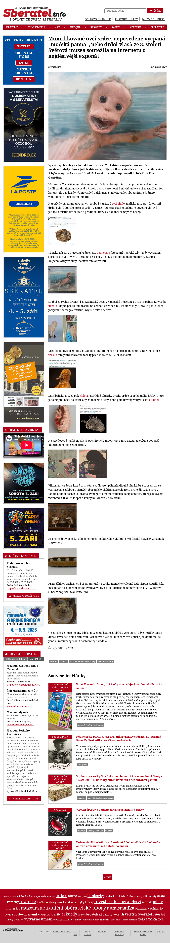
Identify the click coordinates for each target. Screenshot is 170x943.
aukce (61, 895)
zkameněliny (99, 919)
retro (81, 914)
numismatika (36, 27)
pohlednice (157, 908)
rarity (116, 27)
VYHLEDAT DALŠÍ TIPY (26, 798)
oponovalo (103, 252)
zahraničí (35, 659)
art (57, 27)
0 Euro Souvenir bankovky (18, 896)
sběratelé (157, 27)
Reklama (101, 931)
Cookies (161, 931)
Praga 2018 (46, 914)
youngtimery (63, 919)
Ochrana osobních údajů (143, 933)
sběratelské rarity (105, 661)
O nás (75, 933)
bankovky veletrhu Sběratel (121, 896)
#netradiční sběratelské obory (60, 687)
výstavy (18, 919)
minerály (81, 830)
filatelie (12, 27)
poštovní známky (27, 914)
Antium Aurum (48, 896)
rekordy (96, 27)
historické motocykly (73, 902)
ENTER (24, 63)
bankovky (95, 895)
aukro (72, 896)
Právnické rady (126, 19)
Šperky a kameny (95, 830)
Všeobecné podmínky (119, 933)
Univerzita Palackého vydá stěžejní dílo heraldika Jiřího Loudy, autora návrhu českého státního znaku (118, 844)
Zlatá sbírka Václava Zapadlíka (124, 920)
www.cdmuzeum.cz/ (18, 706)
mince (158, 901)
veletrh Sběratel (138, 914)
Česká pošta (147, 919)
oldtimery (142, 908)
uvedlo (52, 306)
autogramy (82, 764)
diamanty (150, 896)
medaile (147, 902)
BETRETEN (23, 79)
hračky (89, 902)
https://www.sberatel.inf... (21, 588)
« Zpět (107, 877)
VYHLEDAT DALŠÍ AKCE (25, 595)
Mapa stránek (87, 933)
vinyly (10, 919)
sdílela (84, 395)
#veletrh (60, 809)
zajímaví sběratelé (82, 919)
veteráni (159, 914)
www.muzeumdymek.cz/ (20, 724)
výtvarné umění (38, 919)
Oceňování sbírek (98, 19)
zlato (108, 920)
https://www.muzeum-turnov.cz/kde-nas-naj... (24, 684)
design (140, 896)
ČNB (160, 919)
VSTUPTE (23, 46)
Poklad (9, 914)
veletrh (135, 27)
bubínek (154, 400)
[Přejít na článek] (60, 706)
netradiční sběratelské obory (82, 661)
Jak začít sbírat (153, 19)
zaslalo (52, 355)
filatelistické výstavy (46, 902)
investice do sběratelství (117, 901)
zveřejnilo (118, 203)
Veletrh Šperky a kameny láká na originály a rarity (110, 809)
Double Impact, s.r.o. (61, 931)
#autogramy (60, 736)
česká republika (15, 659)
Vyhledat (155, 10)
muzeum (63, 661)
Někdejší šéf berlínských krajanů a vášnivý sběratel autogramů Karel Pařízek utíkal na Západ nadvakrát (118, 738)
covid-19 (53, 661)
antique (75, 27)
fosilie (59, 902)
